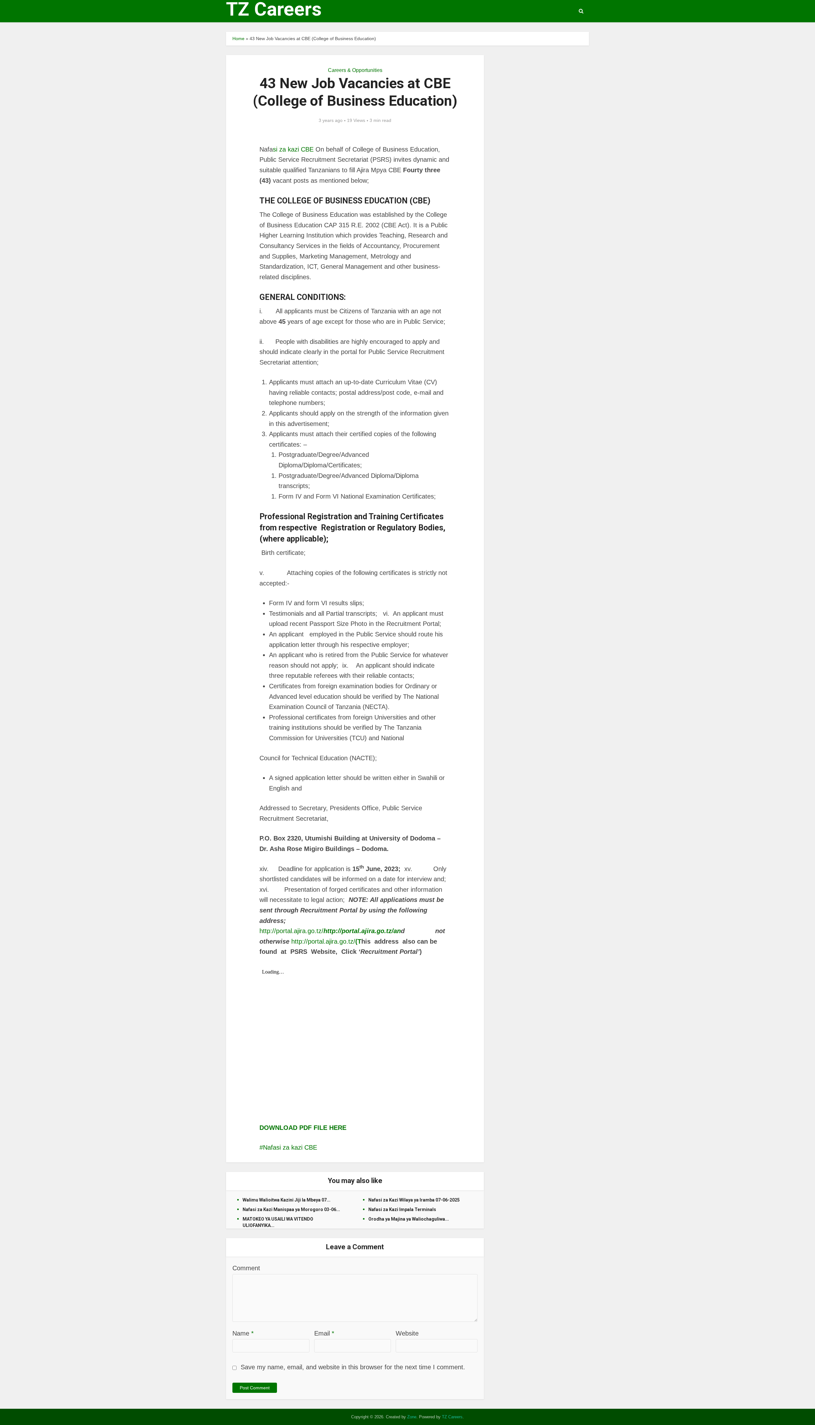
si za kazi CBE (293, 149)
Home (238, 38)
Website (407, 1333)
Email (324, 1333)
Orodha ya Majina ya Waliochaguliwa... (408, 1219)
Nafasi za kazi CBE (290, 1147)
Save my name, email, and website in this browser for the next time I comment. (353, 1367)
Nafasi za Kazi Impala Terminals (402, 1209)
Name (243, 1333)
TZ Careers (274, 9)
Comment (246, 1268)
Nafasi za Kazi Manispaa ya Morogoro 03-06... (291, 1209)
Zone (411, 1416)
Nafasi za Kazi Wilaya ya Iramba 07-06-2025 (414, 1199)
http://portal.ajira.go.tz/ (330, 930)
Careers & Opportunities (355, 70)
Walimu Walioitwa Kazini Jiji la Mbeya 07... (286, 1199)
